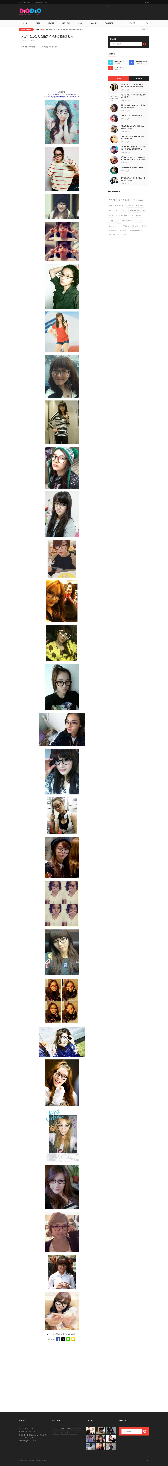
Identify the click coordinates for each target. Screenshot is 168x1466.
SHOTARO (112, 234)
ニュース (94, 23)
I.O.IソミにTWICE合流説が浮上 (131, 115)
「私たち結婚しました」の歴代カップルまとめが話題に (132, 127)
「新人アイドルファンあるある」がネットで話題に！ (133, 96)
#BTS (38, 23)
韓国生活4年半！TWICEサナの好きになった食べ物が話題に (133, 106)
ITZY (131, 216)
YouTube (66, 23)
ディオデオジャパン (24, 2)
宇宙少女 (126, 226)
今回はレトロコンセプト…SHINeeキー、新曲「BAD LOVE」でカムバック (133, 158)
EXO (144, 211)
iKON (124, 234)
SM (118, 225)
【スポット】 (113, 221)
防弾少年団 (123, 200)
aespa (130, 205)
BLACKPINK (121, 215)
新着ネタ (139, 78)
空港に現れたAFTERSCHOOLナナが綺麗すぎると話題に (133, 179)
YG (119, 234)
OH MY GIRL (135, 226)
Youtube (78, 1429)
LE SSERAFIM (126, 220)
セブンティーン (119, 205)
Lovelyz (112, 226)
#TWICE (69, 1429)
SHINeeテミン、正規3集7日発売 (132, 167)
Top (148, 1460)
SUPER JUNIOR (135, 230)
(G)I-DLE (124, 211)
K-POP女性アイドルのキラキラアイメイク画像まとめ (133, 137)
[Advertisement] (107, 13)
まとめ (80, 23)
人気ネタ (118, 78)
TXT (110, 211)
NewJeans (139, 216)
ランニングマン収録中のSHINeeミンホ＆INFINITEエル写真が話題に (133, 148)
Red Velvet (135, 210)
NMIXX (111, 216)
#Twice (51, 23)
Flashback (109, 23)
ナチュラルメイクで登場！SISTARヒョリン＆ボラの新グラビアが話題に (133, 85)
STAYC (117, 211)
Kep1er (139, 205)
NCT (110, 205)
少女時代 (140, 200)
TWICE (112, 200)
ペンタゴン (123, 230)
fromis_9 (138, 221)
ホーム (25, 23)
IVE (133, 200)
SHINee (144, 226)
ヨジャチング (113, 230)
